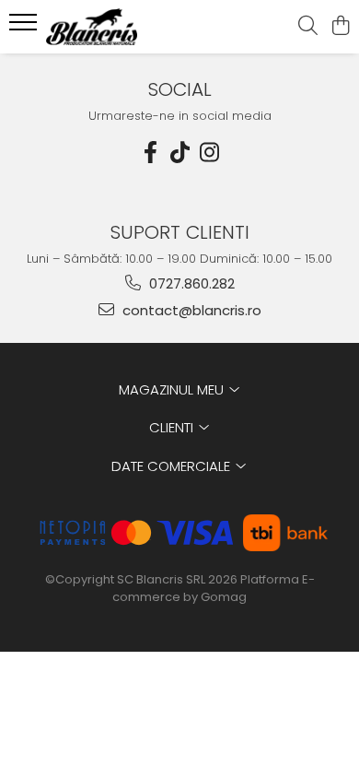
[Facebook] (150, 152)
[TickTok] (179, 152)
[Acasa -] (119, 26)
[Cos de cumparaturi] (340, 27)
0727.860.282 (190, 283)
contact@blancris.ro (190, 310)
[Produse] (25, 27)
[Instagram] (209, 152)
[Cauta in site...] (308, 27)
